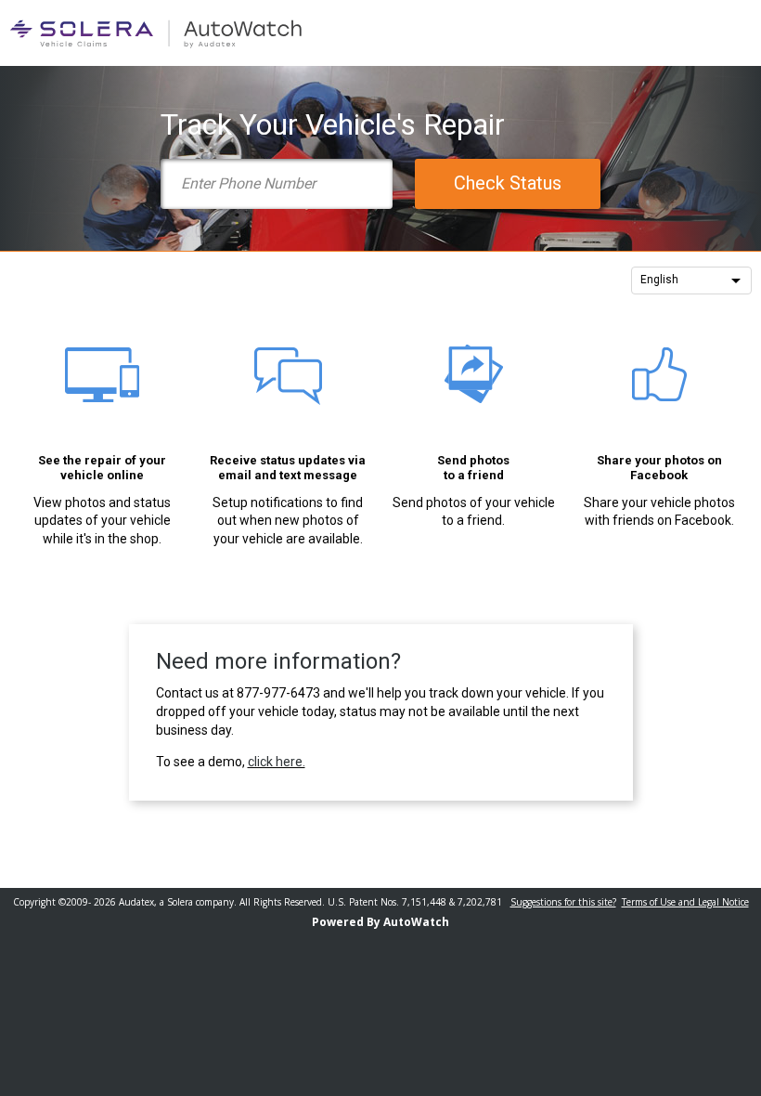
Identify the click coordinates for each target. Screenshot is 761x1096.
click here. (276, 761)
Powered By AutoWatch (380, 922)
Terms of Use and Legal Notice (685, 901)
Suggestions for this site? (563, 901)
